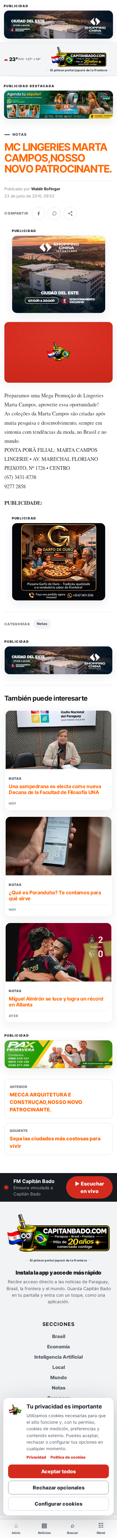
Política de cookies (68, 1457)
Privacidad (36, 1457)
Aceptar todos (58, 1471)
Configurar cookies (58, 1504)
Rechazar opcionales (59, 1487)
